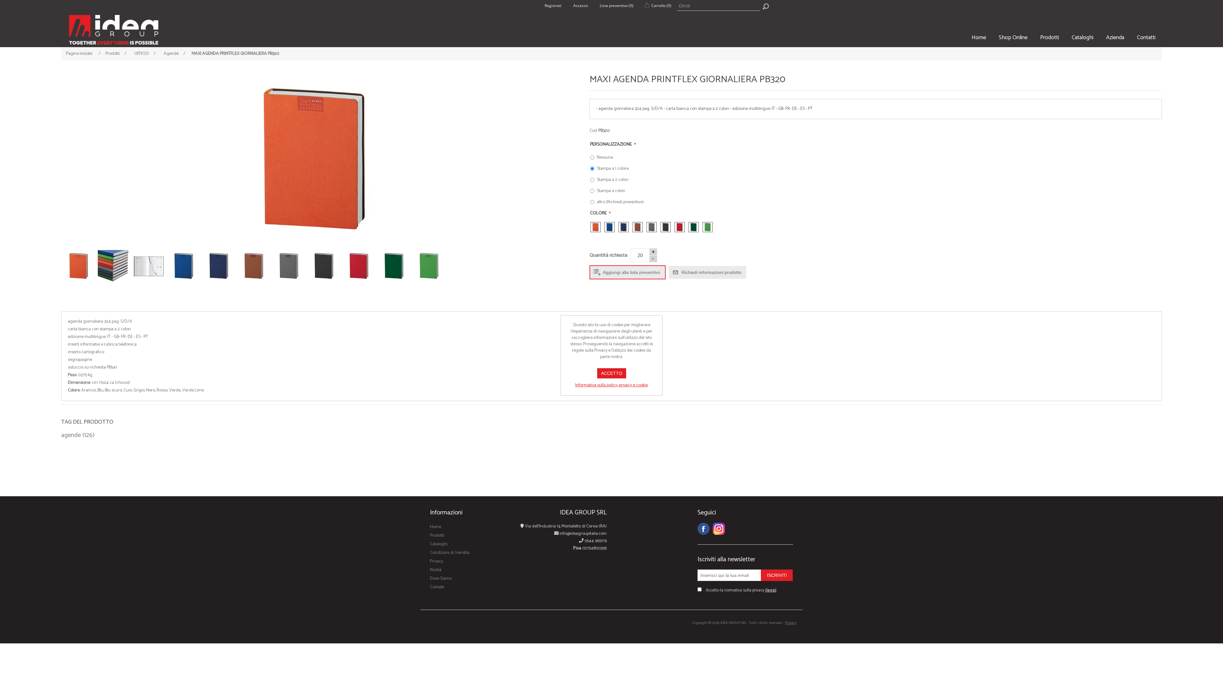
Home (979, 37)
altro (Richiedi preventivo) (620, 202)
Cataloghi (1082, 37)
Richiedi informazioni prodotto (711, 272)
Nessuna (605, 157)
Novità (435, 570)
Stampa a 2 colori (612, 179)
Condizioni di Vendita (449, 552)
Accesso (580, 5)
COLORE (599, 213)
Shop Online (1013, 37)
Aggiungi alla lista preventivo (631, 272)
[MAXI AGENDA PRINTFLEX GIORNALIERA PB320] (314, 159)
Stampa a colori (611, 191)
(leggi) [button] (770, 590)
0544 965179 (595, 541)
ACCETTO (611, 373)
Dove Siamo (441, 578)
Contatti (1146, 37)
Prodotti (1049, 37)
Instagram (719, 529)
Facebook (703, 529)
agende (71, 435)
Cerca (765, 6)
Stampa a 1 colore (613, 168)
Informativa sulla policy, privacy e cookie (611, 385)
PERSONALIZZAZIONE (611, 144)
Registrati (553, 5)
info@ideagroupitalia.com (583, 533)
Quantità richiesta (608, 255)
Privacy (436, 561)
